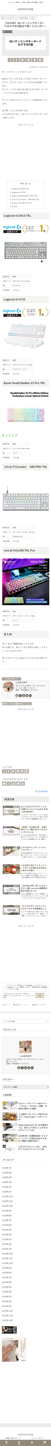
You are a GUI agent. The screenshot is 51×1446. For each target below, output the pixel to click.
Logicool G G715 (18, 192)
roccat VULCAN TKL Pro (22, 203)
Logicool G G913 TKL (20, 188)
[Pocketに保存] (28, 60)
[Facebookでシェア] (16, 60)
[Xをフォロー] (20, 695)
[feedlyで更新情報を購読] (26, 695)
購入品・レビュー (25, 704)
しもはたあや (21, 682)
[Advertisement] (25, 151)
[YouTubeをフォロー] (23, 695)
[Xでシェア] (10, 60)
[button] (40, 60)
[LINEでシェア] (34, 60)
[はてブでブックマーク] (22, 60)
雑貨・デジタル (10, 704)
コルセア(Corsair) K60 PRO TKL (25, 199)
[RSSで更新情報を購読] (30, 695)
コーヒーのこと (38, 1438)
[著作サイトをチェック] (16, 695)
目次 (22, 183)
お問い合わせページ (13, 1438)
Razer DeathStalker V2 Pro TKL (25, 195)
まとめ (14, 206)
